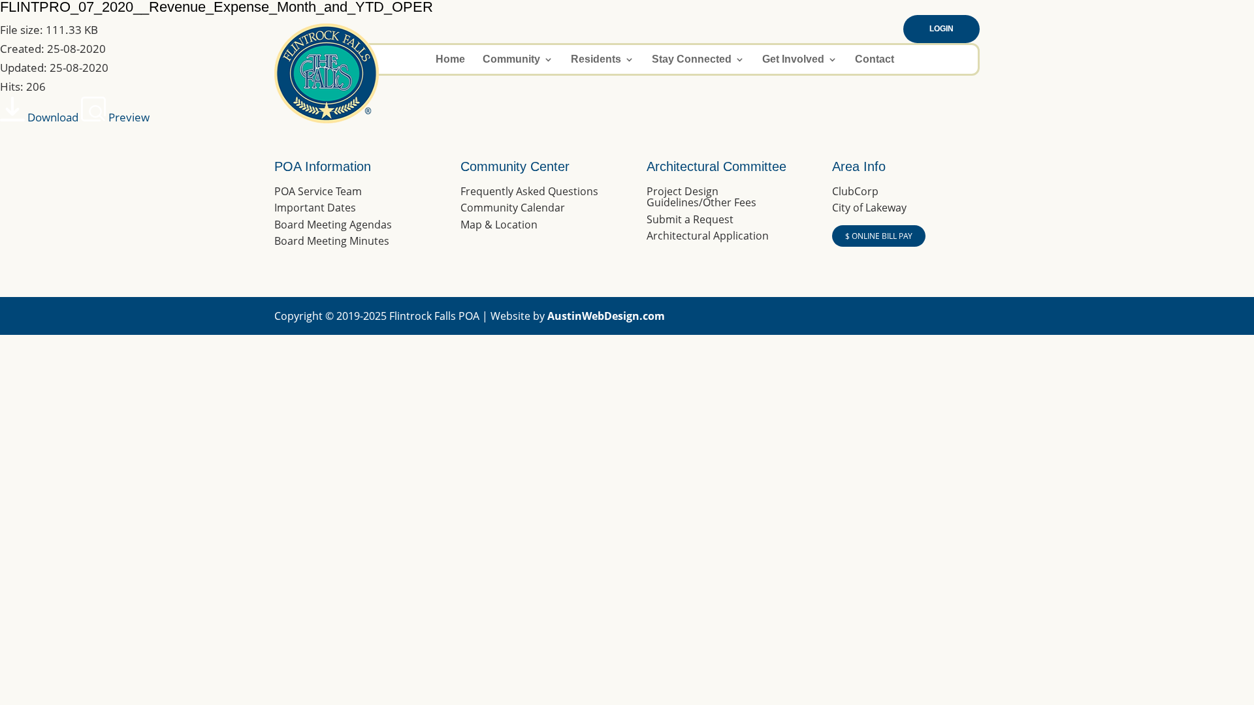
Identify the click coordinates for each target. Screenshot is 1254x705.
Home (450, 60)
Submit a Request (690, 219)
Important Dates (315, 207)
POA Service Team (318, 191)
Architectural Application (708, 235)
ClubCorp (855, 191)
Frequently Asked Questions (529, 191)
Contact (874, 60)
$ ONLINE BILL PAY (878, 236)
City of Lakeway (869, 207)
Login (941, 28)
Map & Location (499, 224)
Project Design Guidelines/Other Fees (701, 197)
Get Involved (793, 60)
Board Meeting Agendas (333, 224)
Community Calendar (512, 207)
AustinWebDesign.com (606, 316)
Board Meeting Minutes (331, 241)
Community (511, 60)
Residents (596, 60)
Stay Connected (692, 60)
